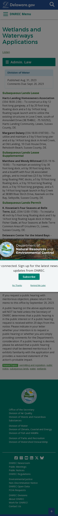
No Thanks (17, 285)
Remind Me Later (38, 285)
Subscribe (29, 277)
